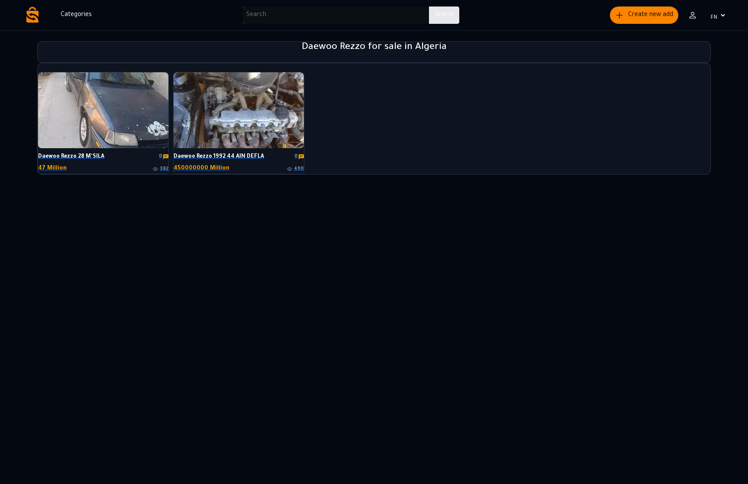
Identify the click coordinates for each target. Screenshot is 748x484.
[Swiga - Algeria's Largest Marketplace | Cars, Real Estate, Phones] (32, 15)
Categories (76, 15)
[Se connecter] (692, 15)
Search (444, 15)
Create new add (650, 15)
